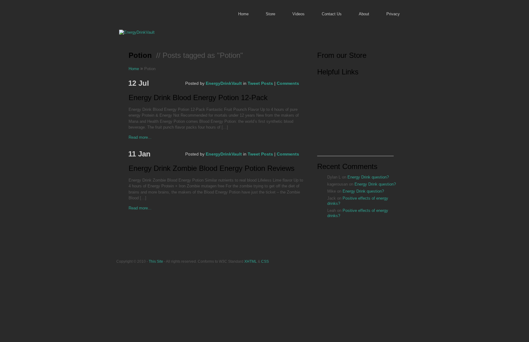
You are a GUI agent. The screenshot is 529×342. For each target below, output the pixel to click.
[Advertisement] (355, 117)
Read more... (140, 137)
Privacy (393, 14)
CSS (265, 261)
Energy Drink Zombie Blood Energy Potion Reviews (212, 168)
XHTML (250, 261)
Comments (288, 83)
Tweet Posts (260, 83)
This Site (156, 261)
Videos (298, 14)
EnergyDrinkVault (224, 83)
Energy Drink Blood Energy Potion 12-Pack (198, 98)
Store (270, 14)
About (364, 14)
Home (243, 14)
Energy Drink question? (368, 177)
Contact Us (332, 14)
